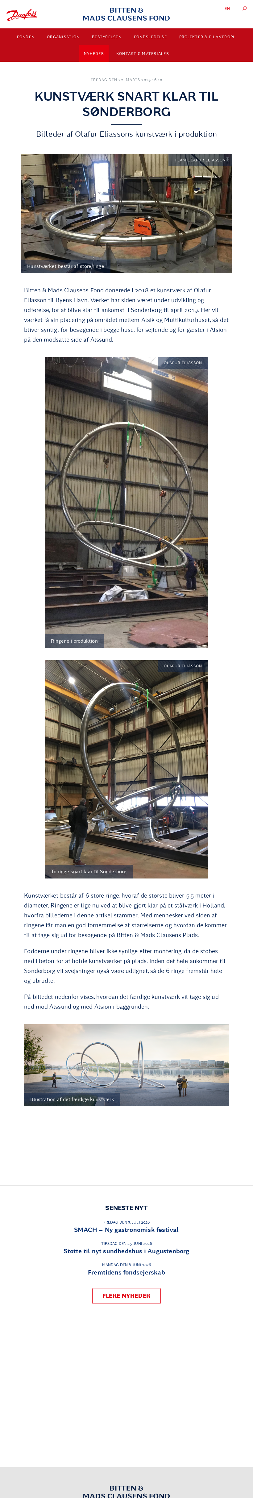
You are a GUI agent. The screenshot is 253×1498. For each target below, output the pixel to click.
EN (227, 8)
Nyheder (94, 54)
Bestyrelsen (107, 37)
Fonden (26, 37)
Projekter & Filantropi (207, 37)
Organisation (63, 37)
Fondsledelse (150, 37)
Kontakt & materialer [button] (142, 54)
